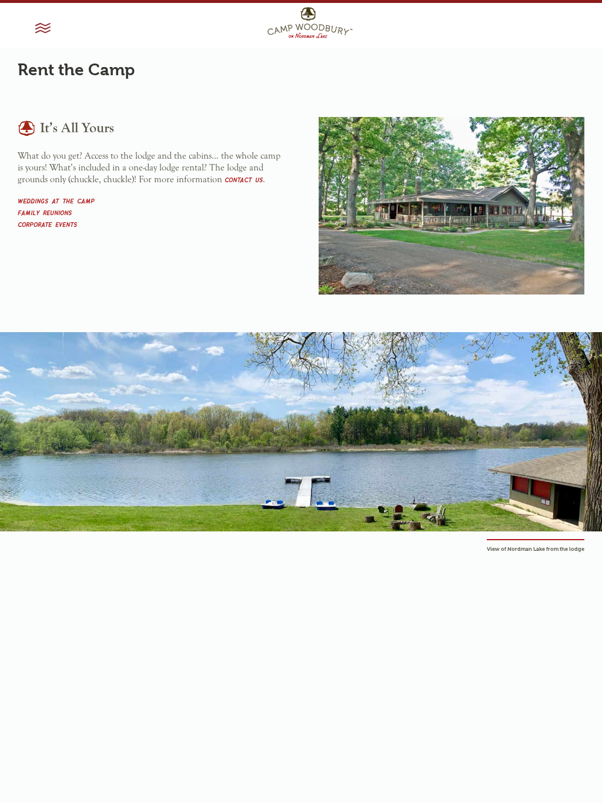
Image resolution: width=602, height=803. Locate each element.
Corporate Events (47, 223)
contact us (244, 179)
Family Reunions (45, 212)
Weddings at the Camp (56, 200)
